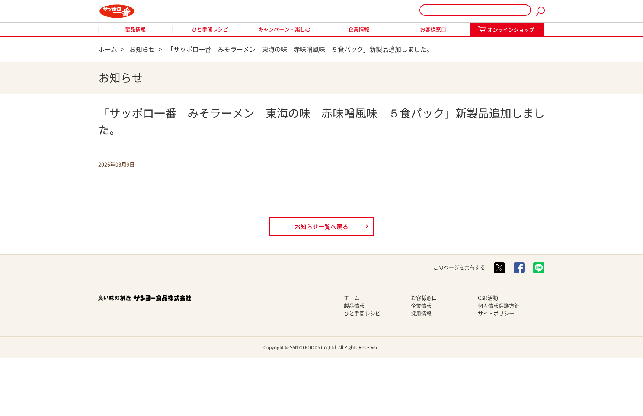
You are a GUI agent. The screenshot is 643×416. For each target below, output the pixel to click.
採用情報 (421, 313)
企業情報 (358, 29)
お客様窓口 (433, 29)
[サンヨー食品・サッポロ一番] (116, 11)
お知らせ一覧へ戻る (321, 227)
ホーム (351, 298)
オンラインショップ (510, 29)
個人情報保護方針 (498, 305)
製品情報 (135, 29)
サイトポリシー (496, 313)
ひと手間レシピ (210, 29)
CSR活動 (488, 298)
